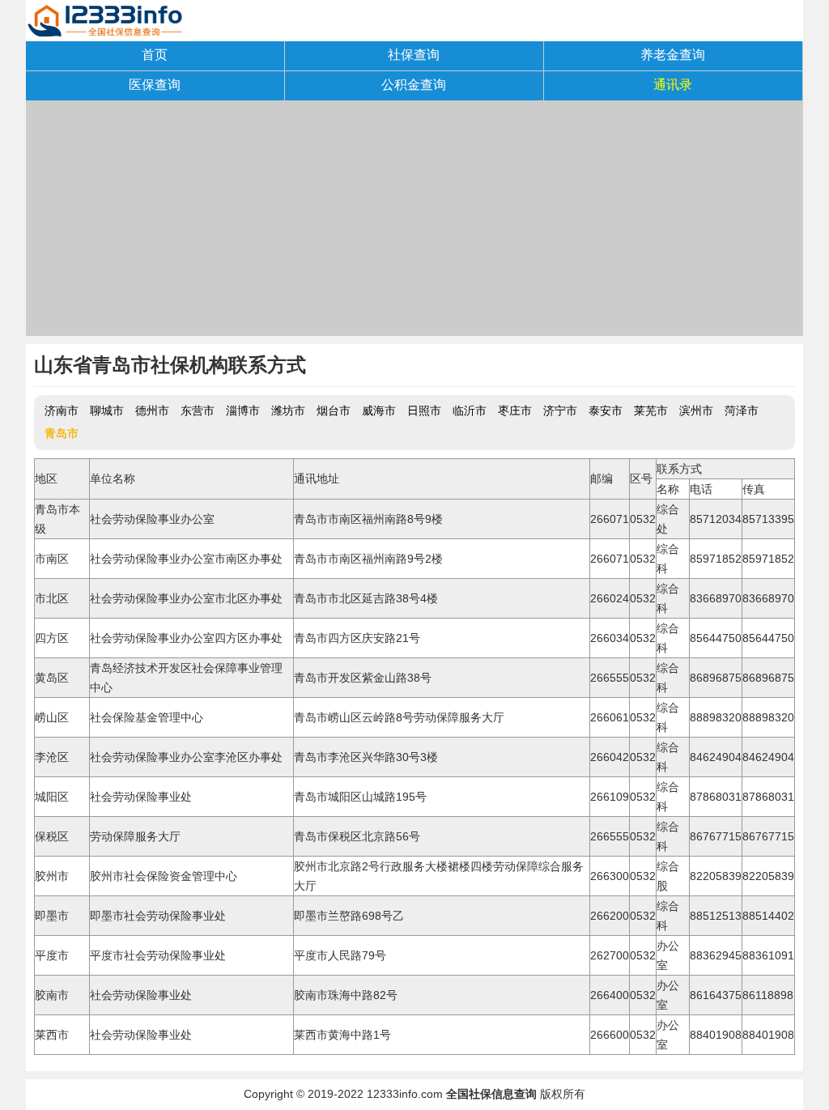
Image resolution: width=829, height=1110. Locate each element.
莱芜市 (651, 410)
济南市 (62, 410)
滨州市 (696, 410)
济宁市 (560, 410)
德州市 (152, 410)
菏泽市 (742, 410)
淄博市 (243, 410)
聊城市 (107, 410)
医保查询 (155, 84)
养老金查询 (672, 55)
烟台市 (334, 410)
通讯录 (672, 84)
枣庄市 (515, 410)
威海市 (379, 410)
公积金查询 (413, 84)
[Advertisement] (414, 222)
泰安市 (606, 410)
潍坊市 (288, 410)
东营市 (198, 410)
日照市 (424, 410)
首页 (155, 55)
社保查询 (414, 55)
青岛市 (62, 433)
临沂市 (470, 410)
